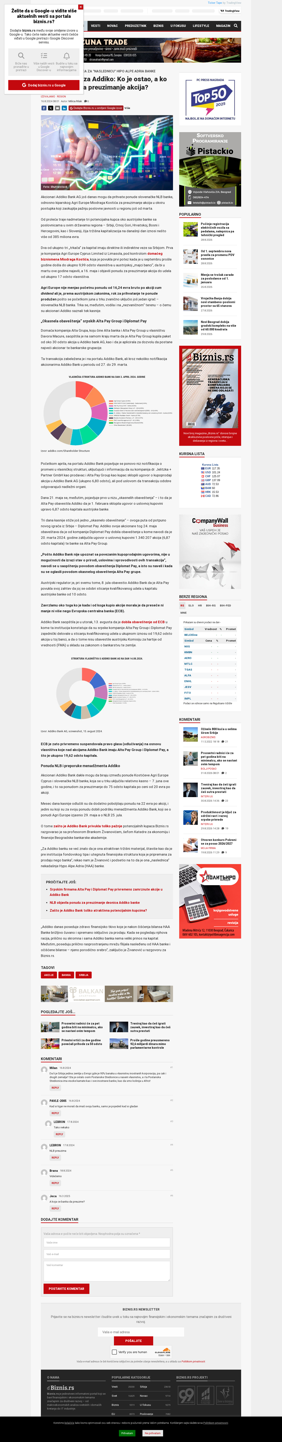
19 (226, 828)
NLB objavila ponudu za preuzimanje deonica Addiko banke (95, 903)
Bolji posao (209, 768)
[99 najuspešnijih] (186, 1395)
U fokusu (178, 26)
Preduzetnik (135, 26)
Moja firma (208, 848)
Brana (54, 1170)
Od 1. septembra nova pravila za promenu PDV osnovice (217, 255)
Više (127, 108)
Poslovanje (146, 1414)
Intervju (207, 796)
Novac (112, 26)
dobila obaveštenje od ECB (143, 622)
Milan (53, 1068)
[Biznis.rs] (60, 1387)
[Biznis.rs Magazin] (210, 388)
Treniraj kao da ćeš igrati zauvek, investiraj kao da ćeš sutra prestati (218, 788)
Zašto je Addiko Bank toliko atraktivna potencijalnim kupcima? (98, 910)
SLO (191, 605)
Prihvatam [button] (127, 1433)
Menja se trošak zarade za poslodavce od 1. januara (217, 278)
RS (182, 605)
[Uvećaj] (168, 378)
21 (226, 741)
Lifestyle (201, 26)
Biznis (158, 26)
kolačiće (69, 1423)
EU (113, 1414)
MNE (183, 612)
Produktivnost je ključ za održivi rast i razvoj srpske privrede (218, 816)
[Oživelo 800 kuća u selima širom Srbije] (190, 734)
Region (61, 96)
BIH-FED (225, 605)
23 (226, 800)
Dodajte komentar (59, 1220)
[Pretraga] (235, 26)
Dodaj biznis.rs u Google (46, 85)
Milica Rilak (75, 101)
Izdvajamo (48, 96)
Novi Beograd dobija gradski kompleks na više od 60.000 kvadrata (218, 325)
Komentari (51, 1059)
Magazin (223, 26)
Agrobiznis (208, 737)
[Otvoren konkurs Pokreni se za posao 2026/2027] (190, 845)
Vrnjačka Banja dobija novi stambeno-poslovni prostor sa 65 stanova (218, 302)
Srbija (143, 1386)
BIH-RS (211, 605)
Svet (114, 1395)
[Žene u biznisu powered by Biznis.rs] (225, 1395)
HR (200, 605)
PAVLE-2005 (58, 1100)
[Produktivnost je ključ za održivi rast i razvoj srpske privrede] (190, 817)
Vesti (95, 26)
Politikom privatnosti (193, 1361)
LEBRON (59, 1122)
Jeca (53, 1196)
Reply (55, 1087)
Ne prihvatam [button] (153, 1433)
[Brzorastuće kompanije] (205, 1395)
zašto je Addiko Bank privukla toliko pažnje (87, 826)
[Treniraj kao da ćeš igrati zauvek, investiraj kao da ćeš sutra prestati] (190, 789)
